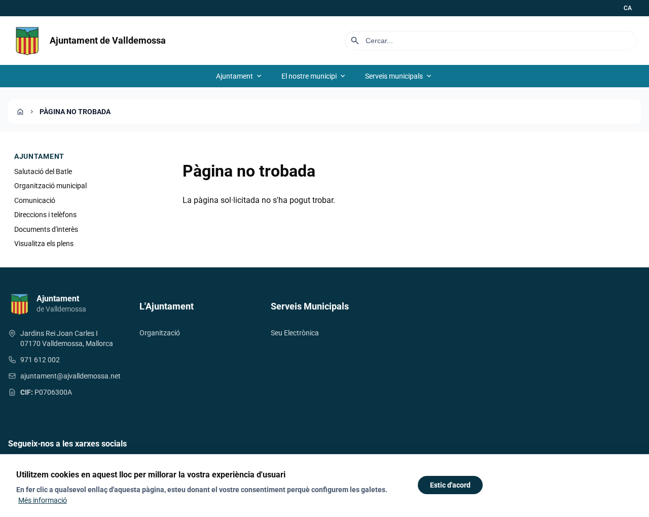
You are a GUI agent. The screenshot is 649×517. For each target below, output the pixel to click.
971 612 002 (40, 360)
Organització (159, 333)
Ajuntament (239, 76)
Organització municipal (50, 186)
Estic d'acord (450, 485)
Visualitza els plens (44, 243)
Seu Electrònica (295, 333)
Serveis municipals (399, 76)
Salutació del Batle (43, 171)
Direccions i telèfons (45, 215)
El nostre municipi (314, 76)
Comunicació (34, 200)
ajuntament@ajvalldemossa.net (70, 376)
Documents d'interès (46, 229)
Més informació (42, 500)
